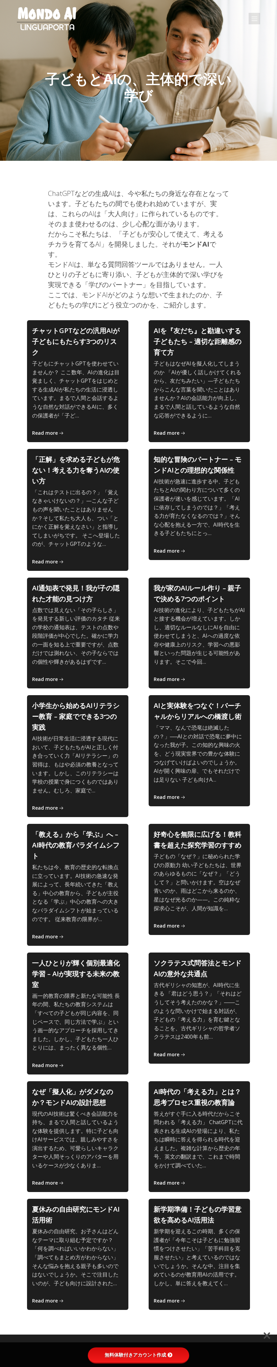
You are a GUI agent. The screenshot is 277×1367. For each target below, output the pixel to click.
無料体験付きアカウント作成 (135, 1355)
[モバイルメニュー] (254, 18)
